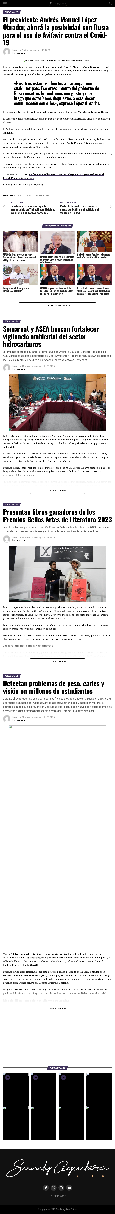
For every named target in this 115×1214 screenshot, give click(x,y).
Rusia (50, 196)
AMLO (30, 196)
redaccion (21, 53)
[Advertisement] (57, 1039)
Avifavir (40, 196)
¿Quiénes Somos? (58, 1196)
